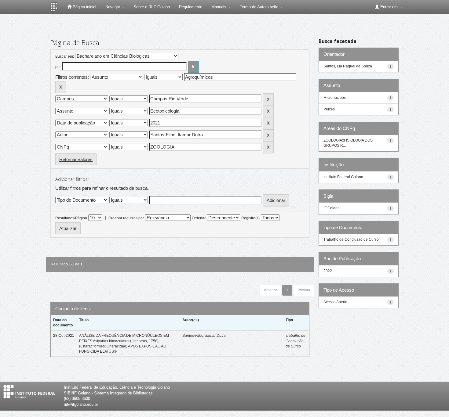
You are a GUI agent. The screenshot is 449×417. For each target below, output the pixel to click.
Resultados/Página (71, 218)
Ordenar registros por (126, 218)
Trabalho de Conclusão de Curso (295, 340)
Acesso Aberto (335, 302)
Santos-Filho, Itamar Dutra (204, 335)
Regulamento (190, 7)
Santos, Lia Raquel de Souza (347, 66)
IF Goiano (331, 208)
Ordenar (199, 218)
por (58, 67)
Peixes (329, 109)
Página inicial (83, 7)
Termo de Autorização (259, 7)
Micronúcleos (334, 97)
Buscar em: (64, 56)
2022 (327, 271)
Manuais (219, 7)
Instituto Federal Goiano (343, 177)
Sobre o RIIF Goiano (151, 7)
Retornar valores (76, 159)
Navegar (113, 7)
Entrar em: (389, 7)
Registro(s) (250, 218)
